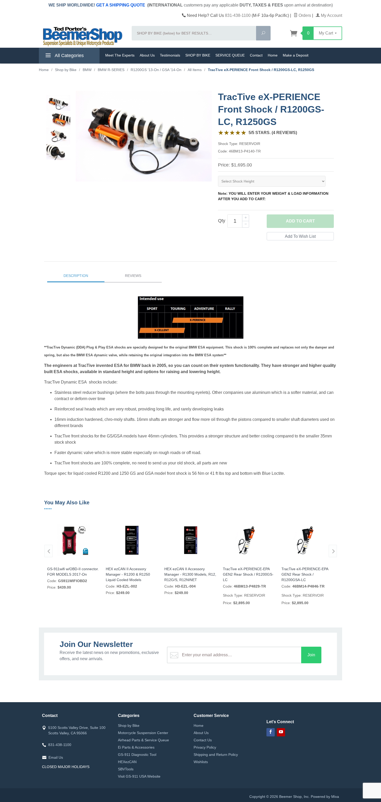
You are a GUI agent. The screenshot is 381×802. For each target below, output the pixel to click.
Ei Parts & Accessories (136, 747)
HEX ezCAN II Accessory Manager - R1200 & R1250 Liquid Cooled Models (128, 574)
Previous (48, 551)
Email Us (55, 757)
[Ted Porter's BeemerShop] (82, 36)
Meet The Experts (120, 55)
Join (311, 655)
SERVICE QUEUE (230, 55)
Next (333, 551)
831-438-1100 (238, 15)
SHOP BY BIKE (197, 55)
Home (273, 55)
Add (300, 221)
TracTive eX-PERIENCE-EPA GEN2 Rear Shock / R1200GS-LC (248, 574)
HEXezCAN (127, 762)
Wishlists (201, 762)
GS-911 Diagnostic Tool (137, 754)
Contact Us (203, 740)
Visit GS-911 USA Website (139, 776)
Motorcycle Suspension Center (143, 733)
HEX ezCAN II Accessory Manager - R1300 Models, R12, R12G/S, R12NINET (190, 574)
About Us (147, 55)
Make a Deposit (295, 55)
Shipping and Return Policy (216, 754)
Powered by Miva (325, 796)
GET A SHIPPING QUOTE (120, 5)
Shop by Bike (128, 725)
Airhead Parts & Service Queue (143, 740)
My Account (331, 15)
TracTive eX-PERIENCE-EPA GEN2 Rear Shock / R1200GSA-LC (304, 574)
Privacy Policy (205, 747)
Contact (256, 55)
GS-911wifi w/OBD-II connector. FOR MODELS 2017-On (73, 571)
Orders (304, 15)
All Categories (69, 55)
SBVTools (125, 769)
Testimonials (170, 55)
